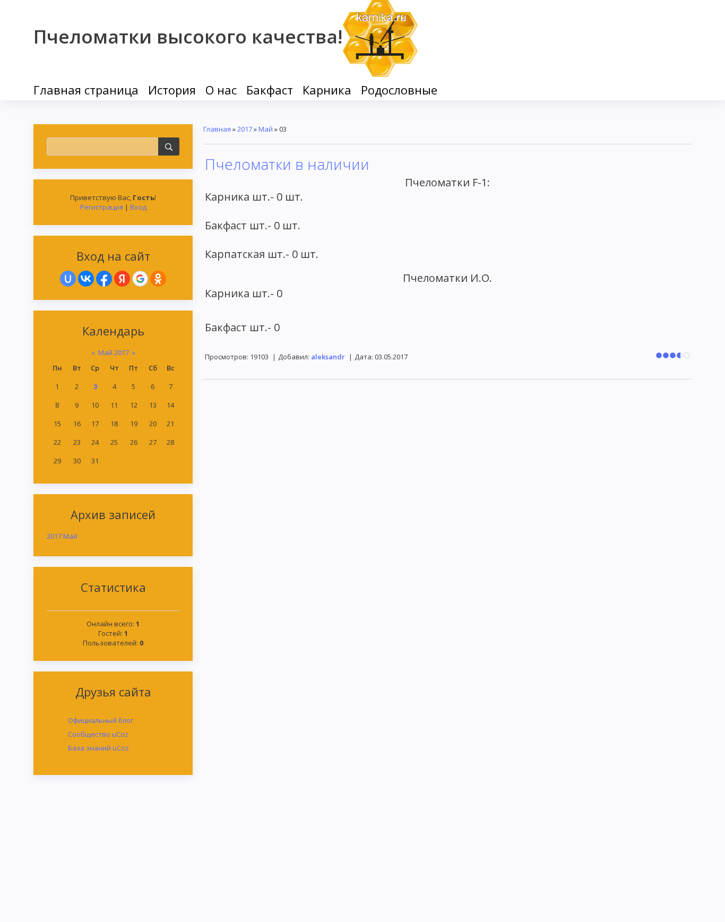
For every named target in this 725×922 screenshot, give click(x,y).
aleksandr (328, 356)
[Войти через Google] (140, 279)
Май (265, 129)
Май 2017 (113, 352)
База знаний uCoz (98, 748)
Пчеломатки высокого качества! (187, 36)
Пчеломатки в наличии (287, 164)
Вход (138, 207)
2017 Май (62, 536)
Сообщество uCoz (98, 734)
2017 (244, 129)
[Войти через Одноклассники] (158, 279)
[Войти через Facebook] (104, 279)
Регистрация (101, 207)
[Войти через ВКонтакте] (86, 279)
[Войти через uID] (68, 279)
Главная (217, 129)
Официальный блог (100, 720)
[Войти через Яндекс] (122, 279)
